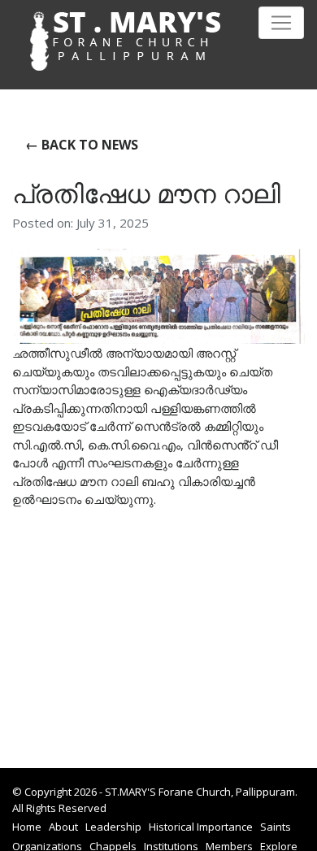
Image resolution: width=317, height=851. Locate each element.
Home (26, 826)
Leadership (113, 826)
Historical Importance (201, 826)
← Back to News (81, 145)
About (63, 826)
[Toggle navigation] (281, 23)
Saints (275, 826)
